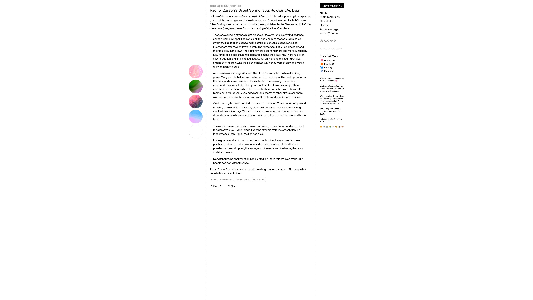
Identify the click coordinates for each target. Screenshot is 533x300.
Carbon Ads (339, 49)
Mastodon (329, 71)
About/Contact (329, 33)
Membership (328, 17)
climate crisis (226, 179)
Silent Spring (217, 24)
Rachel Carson (242, 179)
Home (323, 12)
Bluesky (328, 67)
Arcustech (335, 85)
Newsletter (326, 21)
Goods (324, 25)
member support (327, 80)
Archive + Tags (329, 29)
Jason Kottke (236, 5)
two (231, 28)
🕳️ (333, 126)
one (226, 28)
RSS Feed (329, 64)
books (213, 179)
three (238, 28)
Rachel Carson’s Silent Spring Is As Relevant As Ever (255, 10)
